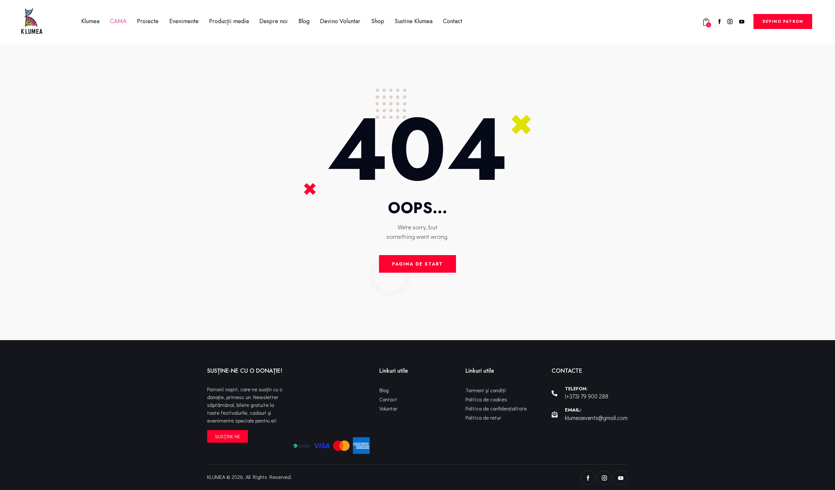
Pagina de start (417, 264)
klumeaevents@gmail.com (596, 418)
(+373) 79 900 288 (586, 396)
